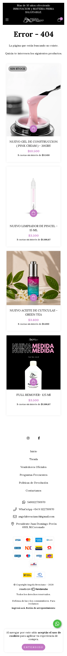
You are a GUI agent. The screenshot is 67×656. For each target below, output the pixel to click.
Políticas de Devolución (33, 482)
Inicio (33, 451)
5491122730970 (36, 502)
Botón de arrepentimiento (40, 608)
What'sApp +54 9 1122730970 (36, 509)
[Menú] (8, 20)
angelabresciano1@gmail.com (36, 516)
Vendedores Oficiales (33, 467)
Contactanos (33, 490)
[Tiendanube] (34, 590)
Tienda (33, 459)
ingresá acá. (18, 608)
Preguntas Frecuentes (33, 475)
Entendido (33, 647)
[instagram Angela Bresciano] (28, 438)
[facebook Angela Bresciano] (39, 438)
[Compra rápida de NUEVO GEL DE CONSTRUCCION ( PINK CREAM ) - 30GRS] (33, 129)
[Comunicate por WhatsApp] (57, 624)
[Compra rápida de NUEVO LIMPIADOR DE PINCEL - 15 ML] (33, 213)
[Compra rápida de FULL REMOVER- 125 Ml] (33, 382)
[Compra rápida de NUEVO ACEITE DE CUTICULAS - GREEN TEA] (33, 297)
